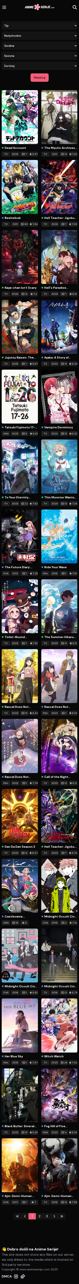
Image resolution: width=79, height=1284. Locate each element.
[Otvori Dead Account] (20, 117)
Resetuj (39, 77)
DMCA (7, 1276)
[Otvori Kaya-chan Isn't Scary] (20, 257)
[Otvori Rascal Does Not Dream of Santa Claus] (20, 676)
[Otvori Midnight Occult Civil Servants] (59, 955)
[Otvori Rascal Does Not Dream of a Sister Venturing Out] (20, 746)
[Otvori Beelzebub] (20, 187)
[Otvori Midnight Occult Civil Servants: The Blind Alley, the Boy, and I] (20, 955)
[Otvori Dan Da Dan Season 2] (20, 816)
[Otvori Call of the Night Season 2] (59, 746)
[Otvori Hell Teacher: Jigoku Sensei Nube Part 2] (59, 187)
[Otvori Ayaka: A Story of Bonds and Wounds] (59, 327)
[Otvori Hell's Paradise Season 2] (59, 257)
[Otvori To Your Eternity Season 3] (20, 466)
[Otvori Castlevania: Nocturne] (20, 886)
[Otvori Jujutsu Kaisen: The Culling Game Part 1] (20, 327)
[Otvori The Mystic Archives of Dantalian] (59, 117)
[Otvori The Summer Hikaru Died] (59, 606)
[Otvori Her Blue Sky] (20, 1025)
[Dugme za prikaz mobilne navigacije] (4, 7)
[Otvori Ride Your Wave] (59, 536)
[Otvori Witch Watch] (59, 1025)
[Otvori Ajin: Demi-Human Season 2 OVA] (20, 1165)
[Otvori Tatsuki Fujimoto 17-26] (20, 397)
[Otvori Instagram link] (16, 1276)
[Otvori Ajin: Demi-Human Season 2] (59, 1165)
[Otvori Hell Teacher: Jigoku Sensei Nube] (59, 816)
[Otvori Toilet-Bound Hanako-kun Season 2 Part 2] (20, 606)
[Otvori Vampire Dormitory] (59, 397)
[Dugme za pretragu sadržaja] (74, 7)
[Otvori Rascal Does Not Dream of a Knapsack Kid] (59, 676)
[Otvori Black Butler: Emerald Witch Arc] (20, 1095)
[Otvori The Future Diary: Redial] (20, 536)
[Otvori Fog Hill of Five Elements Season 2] (59, 1095)
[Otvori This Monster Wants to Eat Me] (59, 466)
